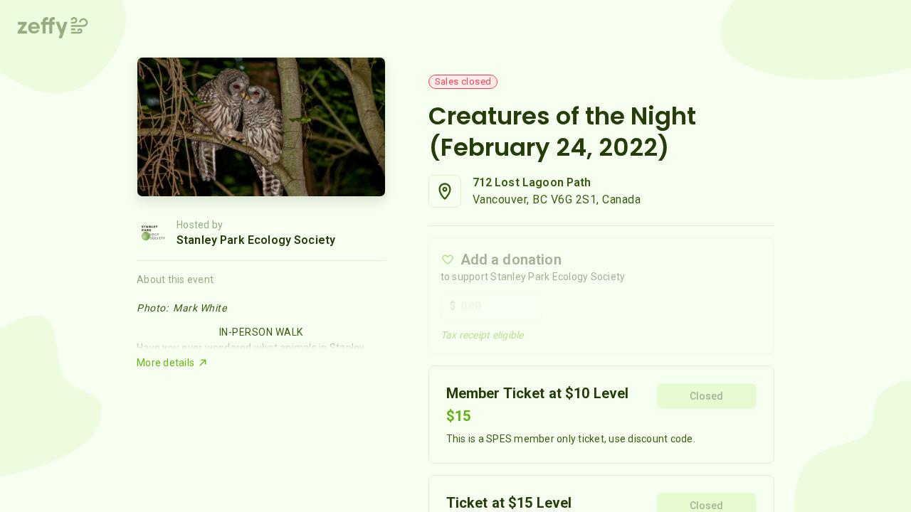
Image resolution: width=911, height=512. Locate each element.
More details (165, 362)
